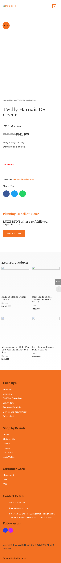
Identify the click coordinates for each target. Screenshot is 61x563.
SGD (19, 125)
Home (5, 100)
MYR (6, 125)
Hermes (12, 100)
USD (13, 125)
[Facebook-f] (5, 530)
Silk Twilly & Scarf (27, 179)
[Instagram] (10, 530)
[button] (14, 233)
